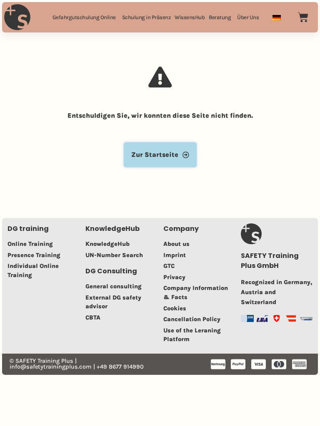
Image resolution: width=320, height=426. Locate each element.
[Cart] (303, 17)
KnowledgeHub (112, 228)
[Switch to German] (276, 17)
